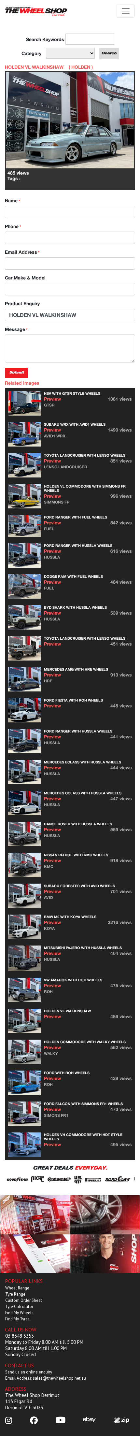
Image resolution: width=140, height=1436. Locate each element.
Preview (52, 399)
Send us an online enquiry (28, 1372)
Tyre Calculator (19, 1306)
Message (16, 329)
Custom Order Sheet (23, 1300)
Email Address (22, 252)
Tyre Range (15, 1294)
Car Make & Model (25, 277)
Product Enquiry (22, 303)
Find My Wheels (19, 1312)
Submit (16, 372)
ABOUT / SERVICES (35, 1214)
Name (12, 200)
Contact (105, 1253)
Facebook (35, 1253)
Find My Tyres (17, 1319)
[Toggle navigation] (126, 11)
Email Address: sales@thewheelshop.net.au (45, 1378)
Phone (13, 226)
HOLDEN (80, 67)
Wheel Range (17, 1288)
